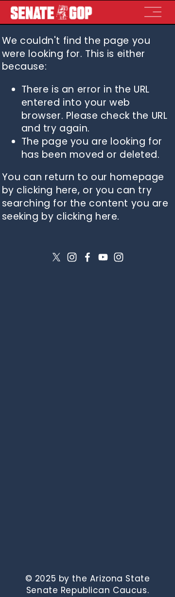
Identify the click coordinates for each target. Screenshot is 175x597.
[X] (56, 257)
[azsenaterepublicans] (118, 257)
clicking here (47, 190)
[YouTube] (103, 257)
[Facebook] (87, 257)
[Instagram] (72, 257)
